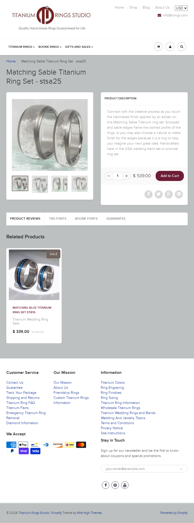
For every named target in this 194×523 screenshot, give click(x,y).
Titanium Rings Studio (33, 513)
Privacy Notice (112, 428)
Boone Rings (48, 47)
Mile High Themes (89, 513)
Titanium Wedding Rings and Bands (128, 413)
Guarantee (116, 218)
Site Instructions (113, 433)
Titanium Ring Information (120, 403)
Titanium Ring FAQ (20, 403)
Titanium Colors (113, 382)
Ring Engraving (112, 387)
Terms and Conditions (117, 423)
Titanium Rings (20, 47)
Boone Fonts (86, 218)
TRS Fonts (57, 218)
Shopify (56, 513)
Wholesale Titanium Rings (120, 408)
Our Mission (63, 382)
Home (119, 8)
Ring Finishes (111, 393)
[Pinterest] (115, 485)
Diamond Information (22, 423)
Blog (146, 8)
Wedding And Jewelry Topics (123, 418)
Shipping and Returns (22, 398)
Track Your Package (21, 393)
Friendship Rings (66, 393)
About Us (162, 8)
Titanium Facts (17, 408)
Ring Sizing (109, 398)
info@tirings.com (175, 15)
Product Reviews (25, 218)
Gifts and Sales (77, 47)
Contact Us (14, 382)
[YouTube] (125, 485)
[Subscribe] (181, 469)
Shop (133, 8)
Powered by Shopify (174, 513)
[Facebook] (105, 485)
